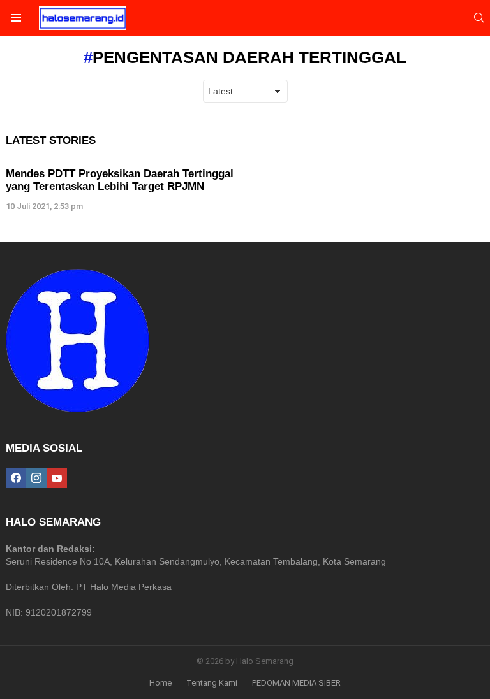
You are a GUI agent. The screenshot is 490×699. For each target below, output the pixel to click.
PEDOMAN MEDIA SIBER (296, 683)
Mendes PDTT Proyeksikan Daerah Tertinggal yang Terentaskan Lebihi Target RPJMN (120, 180)
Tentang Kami (211, 683)
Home (160, 683)
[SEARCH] (479, 18)
